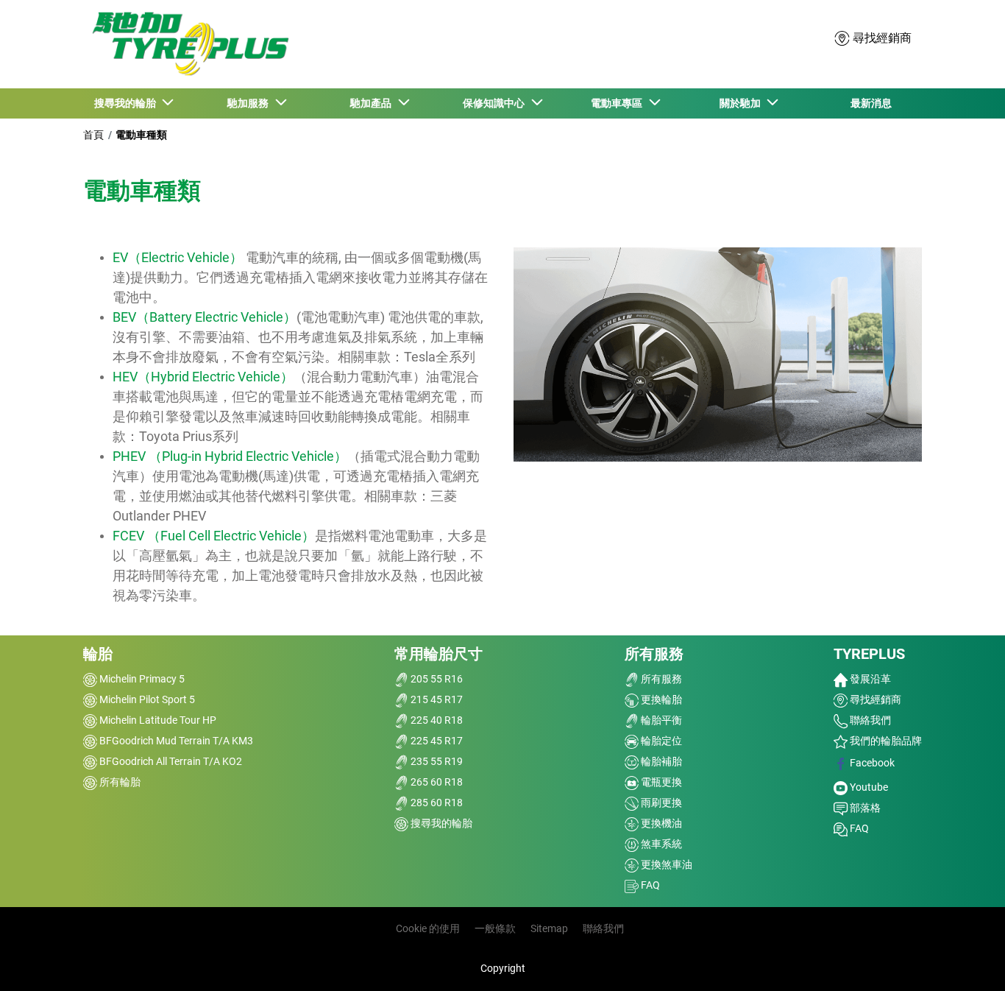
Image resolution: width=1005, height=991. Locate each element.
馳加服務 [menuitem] (250, 103)
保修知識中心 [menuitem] (496, 103)
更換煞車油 (665, 864)
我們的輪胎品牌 (885, 741)
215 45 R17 (435, 699)
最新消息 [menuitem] (871, 103)
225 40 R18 (435, 720)
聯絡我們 (869, 720)
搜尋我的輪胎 (440, 823)
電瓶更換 (660, 782)
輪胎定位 (660, 741)
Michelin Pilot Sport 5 (146, 699)
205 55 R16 (435, 679)
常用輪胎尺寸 (438, 653)
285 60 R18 (435, 802)
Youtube (868, 787)
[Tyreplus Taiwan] (187, 44)
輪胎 (98, 653)
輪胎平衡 (660, 720)
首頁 (93, 135)
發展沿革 (869, 679)
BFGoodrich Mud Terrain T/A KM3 (175, 741)
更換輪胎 (660, 699)
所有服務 (654, 653)
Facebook (871, 763)
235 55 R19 (435, 761)
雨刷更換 (660, 802)
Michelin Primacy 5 (141, 679)
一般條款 (495, 928)
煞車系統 (660, 844)
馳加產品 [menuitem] (373, 103)
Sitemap (549, 928)
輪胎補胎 (660, 761)
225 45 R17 (435, 741)
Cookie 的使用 (428, 928)
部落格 (864, 808)
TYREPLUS (869, 653)
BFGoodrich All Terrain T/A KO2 (169, 761)
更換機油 (660, 823)
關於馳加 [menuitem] (742, 103)
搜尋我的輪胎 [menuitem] (127, 103)
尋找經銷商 (874, 699)
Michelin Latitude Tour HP (156, 720)
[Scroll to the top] (966, 959)
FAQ (649, 885)
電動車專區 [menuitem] (619, 103)
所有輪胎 (119, 782)
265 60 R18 (435, 782)
